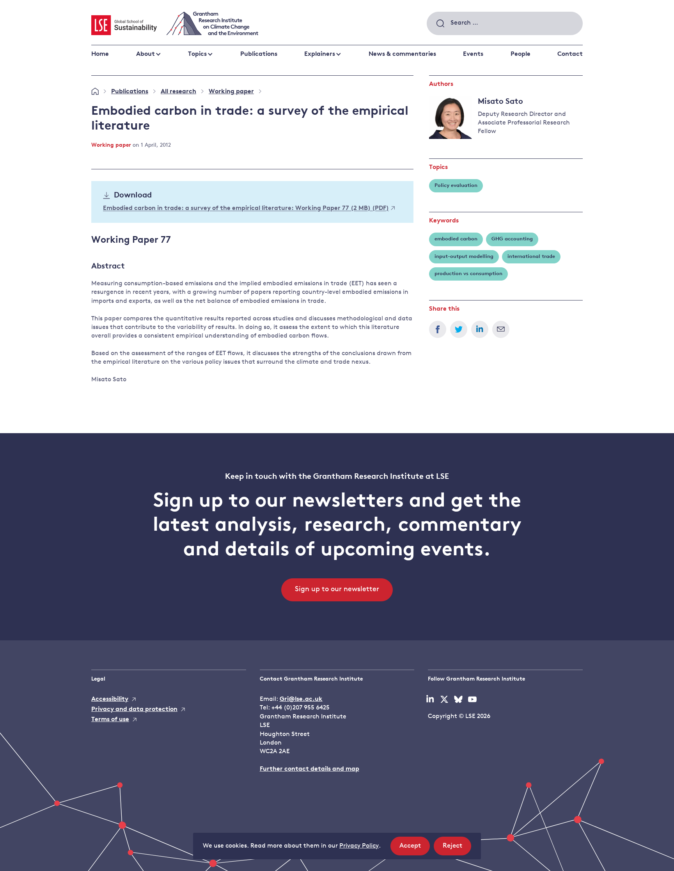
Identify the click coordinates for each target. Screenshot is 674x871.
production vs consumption (468, 273)
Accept (414, 848)
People (520, 54)
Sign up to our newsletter (337, 589)
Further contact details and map (309, 769)
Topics (197, 54)
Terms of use (110, 719)
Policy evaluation (456, 185)
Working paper (231, 92)
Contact (570, 54)
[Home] (95, 92)
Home (100, 54)
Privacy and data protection (134, 709)
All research (178, 92)
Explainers (319, 54)
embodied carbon (456, 239)
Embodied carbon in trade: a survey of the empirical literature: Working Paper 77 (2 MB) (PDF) (246, 209)
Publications (258, 54)
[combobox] (505, 23)
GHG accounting (512, 239)
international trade (531, 256)
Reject (457, 848)
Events (473, 54)
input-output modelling (464, 256)
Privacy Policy (359, 846)
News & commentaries (402, 54)
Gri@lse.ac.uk (301, 699)
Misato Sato (500, 102)
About (145, 54)
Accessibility (109, 699)
